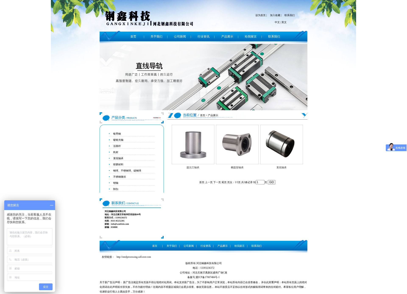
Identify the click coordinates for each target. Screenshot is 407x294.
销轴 (115, 182)
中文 (277, 22)
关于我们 (156, 36)
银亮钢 (117, 133)
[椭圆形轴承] (237, 163)
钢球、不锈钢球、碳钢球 (127, 170)
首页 (133, 36)
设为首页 (260, 15)
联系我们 (289, 15)
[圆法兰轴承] (193, 163)
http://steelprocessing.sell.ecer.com (134, 256)
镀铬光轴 (118, 139)
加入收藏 (275, 15)
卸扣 (115, 189)
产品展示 (227, 36)
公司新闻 (180, 36)
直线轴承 (118, 158)
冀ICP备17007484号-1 (208, 277)
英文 (284, 22)
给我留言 (251, 36)
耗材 (115, 152)
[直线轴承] (281, 163)
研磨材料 (118, 164)
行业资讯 (203, 36)
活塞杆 (117, 146)
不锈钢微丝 (119, 176)
